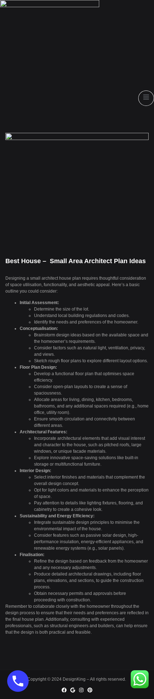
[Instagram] (81, 690)
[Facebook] (64, 690)
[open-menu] (146, 98)
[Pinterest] (89, 690)
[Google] (72, 690)
